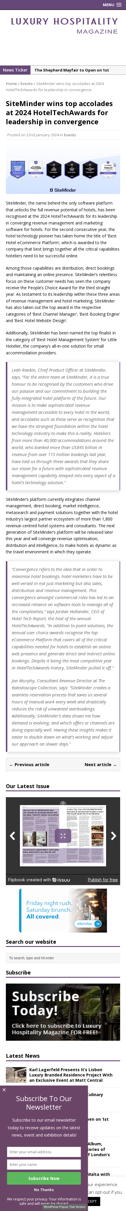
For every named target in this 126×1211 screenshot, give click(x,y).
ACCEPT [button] (90, 1201)
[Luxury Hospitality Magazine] (64, 35)
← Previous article (29, 764)
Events (70, 134)
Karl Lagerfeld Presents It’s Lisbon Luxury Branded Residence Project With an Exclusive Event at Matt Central (71, 1075)
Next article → (101, 764)
